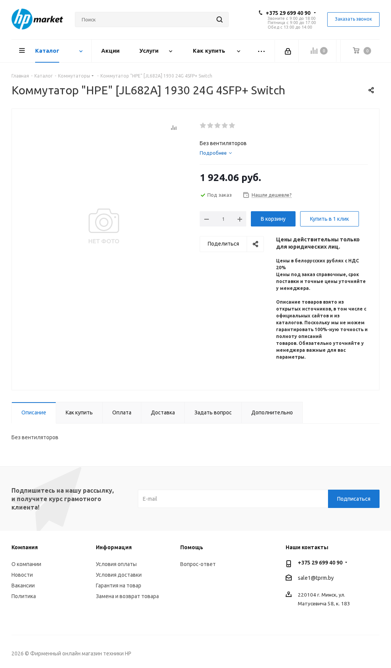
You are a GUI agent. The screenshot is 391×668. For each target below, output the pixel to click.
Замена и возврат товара (127, 596)
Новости (22, 575)
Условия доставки (119, 575)
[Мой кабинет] (288, 51)
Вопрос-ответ (198, 564)
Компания (24, 547)
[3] (217, 126)
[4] (225, 126)
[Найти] (219, 19)
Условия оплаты (116, 564)
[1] (203, 126)
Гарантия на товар (118, 585)
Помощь (191, 547)
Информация (114, 547)
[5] (232, 126)
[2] (210, 126)
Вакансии (23, 585)
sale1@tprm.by (316, 578)
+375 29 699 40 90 (288, 13)
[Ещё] (261, 51)
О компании (26, 564)
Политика (23, 596)
